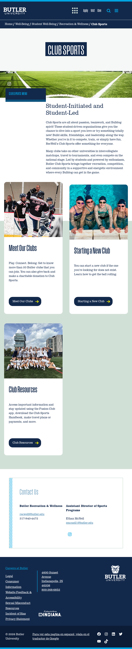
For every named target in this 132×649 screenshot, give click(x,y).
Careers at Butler (17, 568)
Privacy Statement (18, 619)
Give (99, 10)
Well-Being (22, 24)
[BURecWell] (9, 84)
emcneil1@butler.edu (79, 523)
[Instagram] (70, 535)
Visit (93, 10)
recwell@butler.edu (32, 514)
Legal (9, 576)
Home (9, 24)
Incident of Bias (16, 613)
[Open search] (109, 11)
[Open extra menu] (75, 11)
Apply (85, 10)
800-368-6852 (51, 590)
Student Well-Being (44, 24)
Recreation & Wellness (74, 24)
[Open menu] (116, 11)
